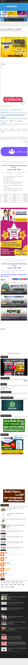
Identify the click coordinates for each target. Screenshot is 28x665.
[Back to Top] (14, 656)
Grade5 (6, 584)
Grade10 (12, 582)
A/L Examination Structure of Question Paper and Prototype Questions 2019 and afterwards (16, 643)
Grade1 (8, 582)
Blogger (19, 353)
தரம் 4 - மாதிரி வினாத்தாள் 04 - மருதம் (15, 531)
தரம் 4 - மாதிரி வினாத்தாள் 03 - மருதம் (15, 536)
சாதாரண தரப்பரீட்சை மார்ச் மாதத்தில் (15, 616)
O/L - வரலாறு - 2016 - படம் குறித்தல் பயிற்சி (12, 122)
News (2, 586)
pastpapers (12, 586)
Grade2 (17, 582)
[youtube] (26, 1)
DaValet (6, 552)
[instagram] (21, 1)
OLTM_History (24, 31)
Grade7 (15, 584)
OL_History (18, 31)
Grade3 (21, 582)
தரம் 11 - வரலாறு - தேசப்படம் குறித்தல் (9, 305)
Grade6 (10, 584)
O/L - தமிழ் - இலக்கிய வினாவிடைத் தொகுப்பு (16, 519)
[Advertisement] (14, 470)
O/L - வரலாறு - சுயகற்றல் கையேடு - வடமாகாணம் (11, 110)
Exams (5, 582)
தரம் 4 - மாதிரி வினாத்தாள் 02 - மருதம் (15, 542)
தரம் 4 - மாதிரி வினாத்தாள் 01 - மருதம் (15, 547)
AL (1, 582)
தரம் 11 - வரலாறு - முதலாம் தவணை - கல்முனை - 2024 (12, 292)
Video (8, 586)
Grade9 (23, 584)
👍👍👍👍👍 (7, 568)
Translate (9, 389)
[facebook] (19, 1)
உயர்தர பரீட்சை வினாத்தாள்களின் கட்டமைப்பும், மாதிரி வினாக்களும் (14, 637)
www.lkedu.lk (11, 6)
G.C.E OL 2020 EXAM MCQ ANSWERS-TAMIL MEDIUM (13, 116)
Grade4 (2, 584)
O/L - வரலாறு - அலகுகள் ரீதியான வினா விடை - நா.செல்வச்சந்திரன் (11, 317)
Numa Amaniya (7, 563)
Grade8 (19, 584)
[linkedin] (23, 1)
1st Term (3, 290)
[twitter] (25, 1)
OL (14, 31)
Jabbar (6, 573)
